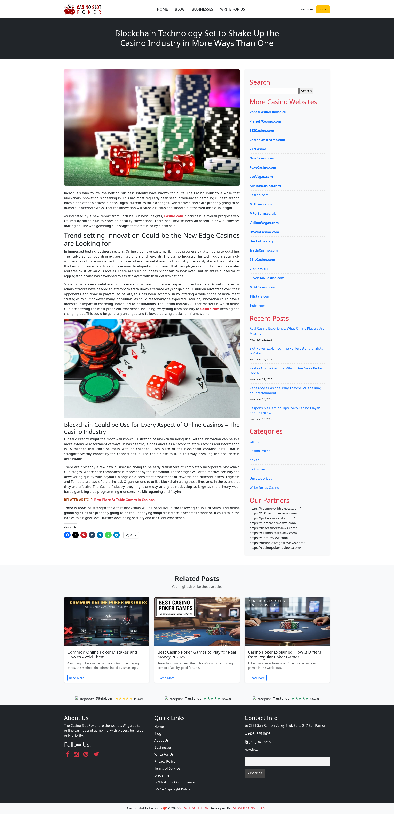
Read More (76, 678)
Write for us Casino (264, 487)
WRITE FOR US (232, 9)
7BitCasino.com (262, 259)
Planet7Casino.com (265, 121)
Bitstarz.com (260, 296)
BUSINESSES (202, 9)
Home (159, 726)
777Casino (258, 149)
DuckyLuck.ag (261, 241)
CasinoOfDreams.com (267, 139)
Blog (157, 733)
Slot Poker (258, 469)
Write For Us (164, 754)
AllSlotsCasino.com (265, 186)
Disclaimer (162, 775)
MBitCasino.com (263, 287)
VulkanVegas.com (264, 222)
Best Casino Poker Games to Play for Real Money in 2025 (197, 654)
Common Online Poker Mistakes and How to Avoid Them (102, 654)
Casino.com (173, 216)
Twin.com (258, 305)
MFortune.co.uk (263, 213)
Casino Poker (260, 450)
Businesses (163, 747)
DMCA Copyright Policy (172, 789)
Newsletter (252, 750)
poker (254, 460)
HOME (162, 9)
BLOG (180, 9)
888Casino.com (262, 130)
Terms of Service (167, 768)
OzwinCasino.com (264, 232)
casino (255, 441)
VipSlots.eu (259, 269)
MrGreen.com (261, 204)
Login (323, 9)
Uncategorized (261, 478)
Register (306, 9)
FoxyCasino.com (263, 167)
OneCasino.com (262, 158)
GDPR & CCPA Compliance (174, 782)
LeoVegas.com (261, 176)
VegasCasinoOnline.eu (268, 112)
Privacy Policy (164, 761)
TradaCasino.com (264, 250)
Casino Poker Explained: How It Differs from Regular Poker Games (284, 654)
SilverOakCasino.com (267, 278)
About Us (161, 740)
